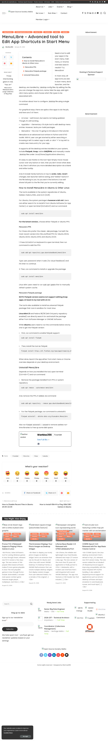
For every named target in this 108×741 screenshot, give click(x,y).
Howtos (47, 32)
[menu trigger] (5, 13)
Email (4, 621)
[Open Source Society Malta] (20, 13)
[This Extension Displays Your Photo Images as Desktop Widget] (41, 532)
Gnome (34, 534)
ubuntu (65, 32)
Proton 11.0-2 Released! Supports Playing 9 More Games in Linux (12, 546)
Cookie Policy (8, 733)
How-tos (26, 456)
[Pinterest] (4, 63)
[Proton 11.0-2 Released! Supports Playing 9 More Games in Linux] (14, 532)
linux (36, 456)
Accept (25, 736)
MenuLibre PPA (30, 67)
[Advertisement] (91, 50)
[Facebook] (90, 2)
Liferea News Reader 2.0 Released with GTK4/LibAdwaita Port (66, 546)
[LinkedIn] (97, 2)
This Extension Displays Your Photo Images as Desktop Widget (40, 546)
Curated (15, 456)
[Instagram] (95, 2)
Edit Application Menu (23, 32)
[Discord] (104, 2)
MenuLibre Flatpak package (35, 71)
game (7, 534)
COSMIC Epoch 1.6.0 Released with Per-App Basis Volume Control (94, 546)
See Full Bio (42, 439)
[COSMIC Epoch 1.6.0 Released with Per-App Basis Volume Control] (94, 532)
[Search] (104, 13)
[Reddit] (102, 2)
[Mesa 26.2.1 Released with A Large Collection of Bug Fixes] (8, 80)
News (15, 536)
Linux (56, 32)
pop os (96, 536)
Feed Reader (63, 531)
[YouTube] (100, 2)
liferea (71, 534)
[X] (92, 2)
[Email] (11, 63)
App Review (8, 32)
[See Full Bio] (49, 439)
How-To (37, 32)
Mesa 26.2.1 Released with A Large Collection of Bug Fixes (7, 90)
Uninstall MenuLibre (31, 75)
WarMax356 (9, 47)
